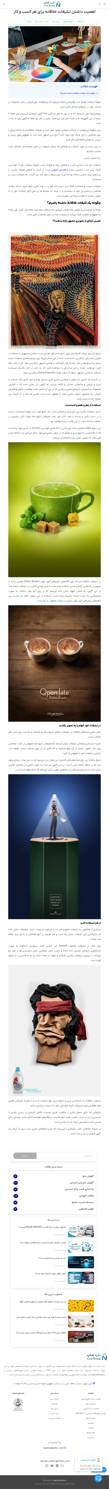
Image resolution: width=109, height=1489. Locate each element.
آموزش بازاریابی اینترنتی (82, 1182)
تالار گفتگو (91, 1432)
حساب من (54, 1399)
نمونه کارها (90, 1418)
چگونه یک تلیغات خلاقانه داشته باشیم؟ (77, 93)
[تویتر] (62, 1466)
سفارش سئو (91, 1403)
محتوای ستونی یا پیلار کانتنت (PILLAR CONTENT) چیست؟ (42, 1227)
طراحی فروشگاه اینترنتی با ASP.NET (91, 1413)
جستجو (25, 1156)
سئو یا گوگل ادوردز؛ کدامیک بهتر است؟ (50, 1273)
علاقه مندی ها (54, 1418)
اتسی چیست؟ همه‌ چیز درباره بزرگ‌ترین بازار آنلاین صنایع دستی (41, 1317)
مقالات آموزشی (86, 1195)
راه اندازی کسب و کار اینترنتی (79, 1189)
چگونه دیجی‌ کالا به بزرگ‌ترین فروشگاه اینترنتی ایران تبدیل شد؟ (41, 1333)
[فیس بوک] (57, 1466)
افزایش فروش (58, 169)
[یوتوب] (52, 1466)
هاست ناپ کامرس (91, 1408)
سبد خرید (54, 1413)
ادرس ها (54, 1408)
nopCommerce (60, 1480)
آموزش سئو (88, 1176)
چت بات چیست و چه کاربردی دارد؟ (52, 1258)
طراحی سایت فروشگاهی (91, 1399)
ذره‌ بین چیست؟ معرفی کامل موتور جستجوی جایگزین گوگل (42, 1301)
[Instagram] (47, 1466)
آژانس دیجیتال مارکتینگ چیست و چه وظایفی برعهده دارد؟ (43, 1242)
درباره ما (90, 1437)
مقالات (91, 1428)
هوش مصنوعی (86, 1208)
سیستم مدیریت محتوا (83, 1202)
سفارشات (54, 1403)
